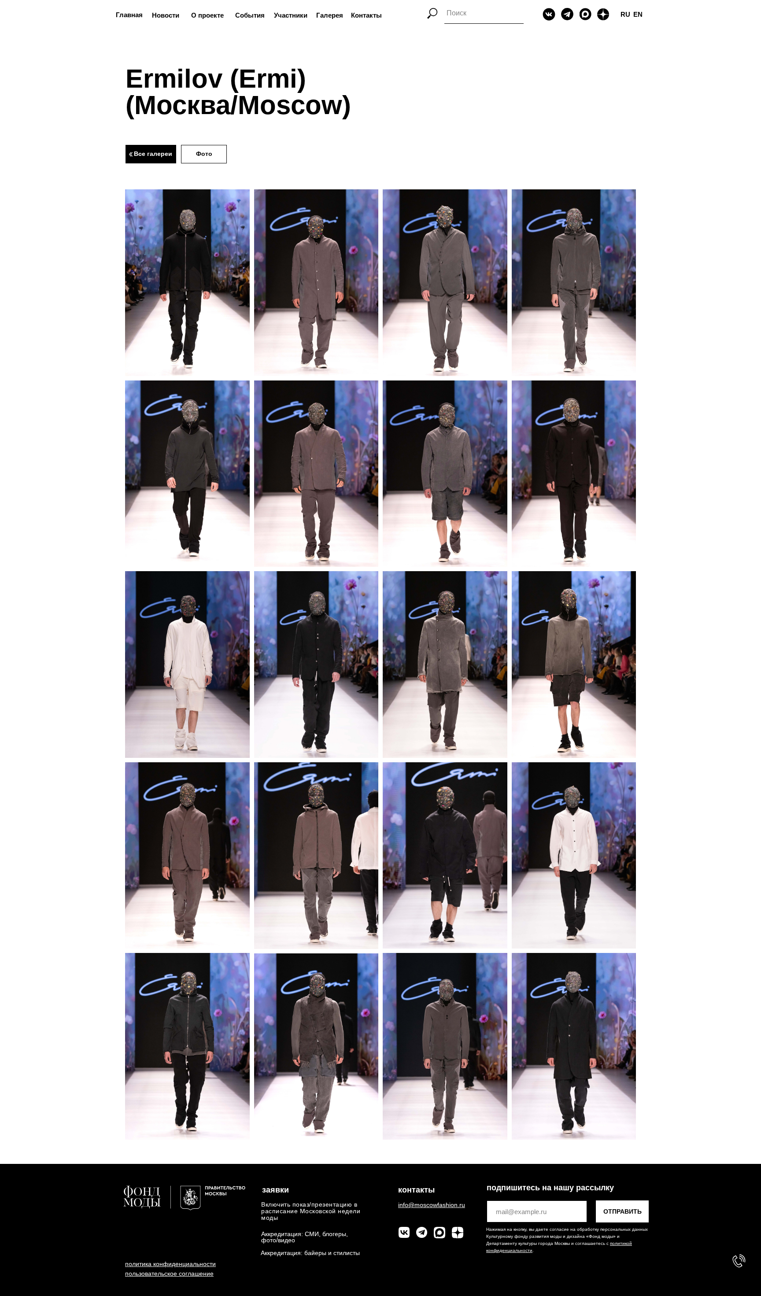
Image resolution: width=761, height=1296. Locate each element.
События (250, 15)
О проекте (207, 15)
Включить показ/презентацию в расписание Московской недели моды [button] (310, 1211)
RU (625, 14)
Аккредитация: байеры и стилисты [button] (310, 1252)
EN (638, 14)
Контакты (366, 15)
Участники (290, 15)
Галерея (329, 15)
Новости (165, 15)
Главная (129, 14)
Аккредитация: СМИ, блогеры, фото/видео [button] (304, 1237)
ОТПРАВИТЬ (622, 1211)
